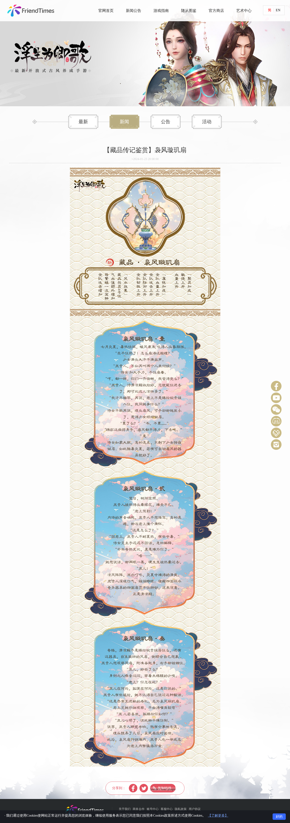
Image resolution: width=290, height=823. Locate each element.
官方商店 (216, 10)
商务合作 (139, 809)
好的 (279, 816)
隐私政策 (181, 809)
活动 (206, 121)
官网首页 (106, 10)
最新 (83, 121)
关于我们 (125, 809)
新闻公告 (133, 10)
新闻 (124, 121)
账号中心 (153, 809)
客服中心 (167, 809)
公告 (165, 121)
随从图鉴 (188, 10)
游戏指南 (161, 10)
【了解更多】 (218, 815)
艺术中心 (244, 10)
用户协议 (195, 809)
